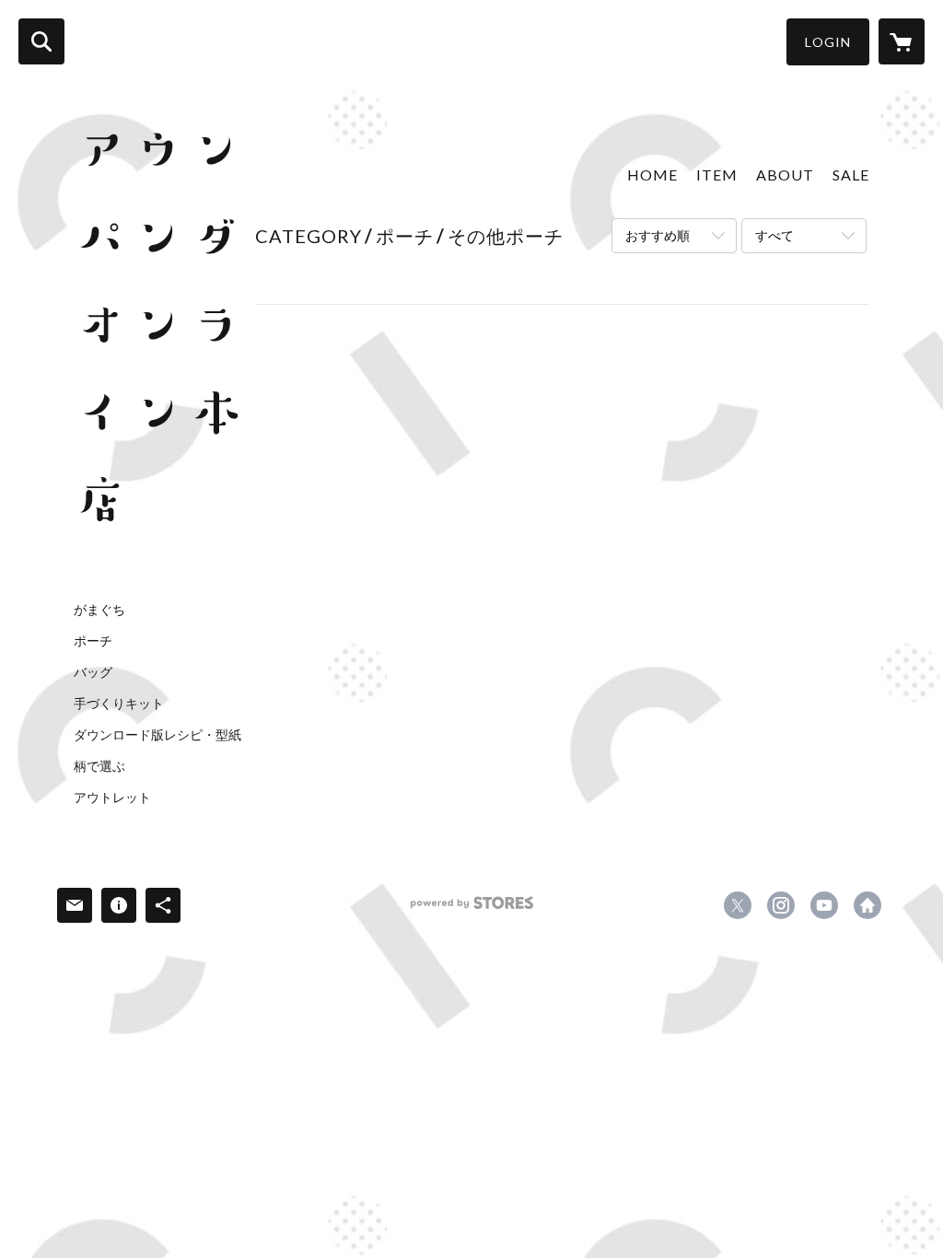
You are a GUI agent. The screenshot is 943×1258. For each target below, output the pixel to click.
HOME (652, 174)
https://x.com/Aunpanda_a (737, 905)
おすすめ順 (657, 235)
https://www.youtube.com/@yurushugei (824, 905)
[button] (827, 41)
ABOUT (785, 174)
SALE (850, 174)
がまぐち (99, 609)
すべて (774, 235)
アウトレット (112, 797)
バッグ (93, 672)
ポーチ (93, 641)
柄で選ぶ (99, 766)
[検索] (41, 41)
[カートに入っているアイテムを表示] (902, 41)
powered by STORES (472, 909)
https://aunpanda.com (867, 905)
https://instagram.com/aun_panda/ (781, 905)
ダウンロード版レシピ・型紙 (157, 734)
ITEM (717, 174)
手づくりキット (119, 703)
